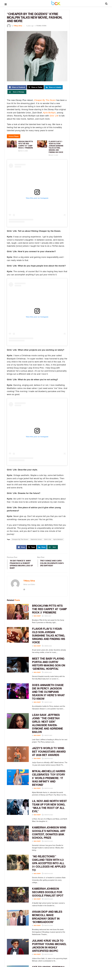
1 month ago (47, 702)
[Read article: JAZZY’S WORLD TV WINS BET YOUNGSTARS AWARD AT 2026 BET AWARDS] (18, 754)
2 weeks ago (47, 646)
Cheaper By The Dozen (45, 100)
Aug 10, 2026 (54, 155)
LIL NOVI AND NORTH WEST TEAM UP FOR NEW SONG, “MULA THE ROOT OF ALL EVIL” (49, 806)
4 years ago (30, 26)
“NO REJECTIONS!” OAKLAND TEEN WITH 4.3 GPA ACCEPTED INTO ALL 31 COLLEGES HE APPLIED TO (49, 863)
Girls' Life (47, 539)
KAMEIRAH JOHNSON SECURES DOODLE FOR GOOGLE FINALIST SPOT (47, 892)
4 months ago (48, 873)
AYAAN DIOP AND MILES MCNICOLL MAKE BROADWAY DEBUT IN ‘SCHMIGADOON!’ (47, 917)
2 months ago (48, 758)
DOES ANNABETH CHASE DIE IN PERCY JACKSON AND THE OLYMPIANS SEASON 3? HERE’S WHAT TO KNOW (48, 691)
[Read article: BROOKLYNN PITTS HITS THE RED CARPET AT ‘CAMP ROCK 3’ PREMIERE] (18, 612)
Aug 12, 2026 (24, 151)
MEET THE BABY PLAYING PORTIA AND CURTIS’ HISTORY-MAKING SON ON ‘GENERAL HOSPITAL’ (48, 664)
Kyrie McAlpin (49, 112)
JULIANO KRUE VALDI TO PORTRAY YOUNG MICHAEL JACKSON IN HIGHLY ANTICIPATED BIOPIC (49, 946)
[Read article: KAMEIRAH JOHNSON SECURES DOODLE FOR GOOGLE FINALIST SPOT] (18, 895)
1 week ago (47, 616)
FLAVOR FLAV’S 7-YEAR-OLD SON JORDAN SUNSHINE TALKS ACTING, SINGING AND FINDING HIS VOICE (48, 635)
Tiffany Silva (18, 26)
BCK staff (37, 616)
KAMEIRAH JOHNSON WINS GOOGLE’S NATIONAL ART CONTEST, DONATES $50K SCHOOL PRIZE (49, 832)
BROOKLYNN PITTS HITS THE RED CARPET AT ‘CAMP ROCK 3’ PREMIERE (49, 609)
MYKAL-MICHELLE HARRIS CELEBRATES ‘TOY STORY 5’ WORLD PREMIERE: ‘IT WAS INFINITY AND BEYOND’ (48, 778)
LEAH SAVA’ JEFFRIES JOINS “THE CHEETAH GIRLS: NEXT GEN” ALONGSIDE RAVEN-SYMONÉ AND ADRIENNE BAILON (47, 723)
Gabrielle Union (36, 539)
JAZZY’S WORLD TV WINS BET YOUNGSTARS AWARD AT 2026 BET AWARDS (49, 751)
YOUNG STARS (41, 26)
